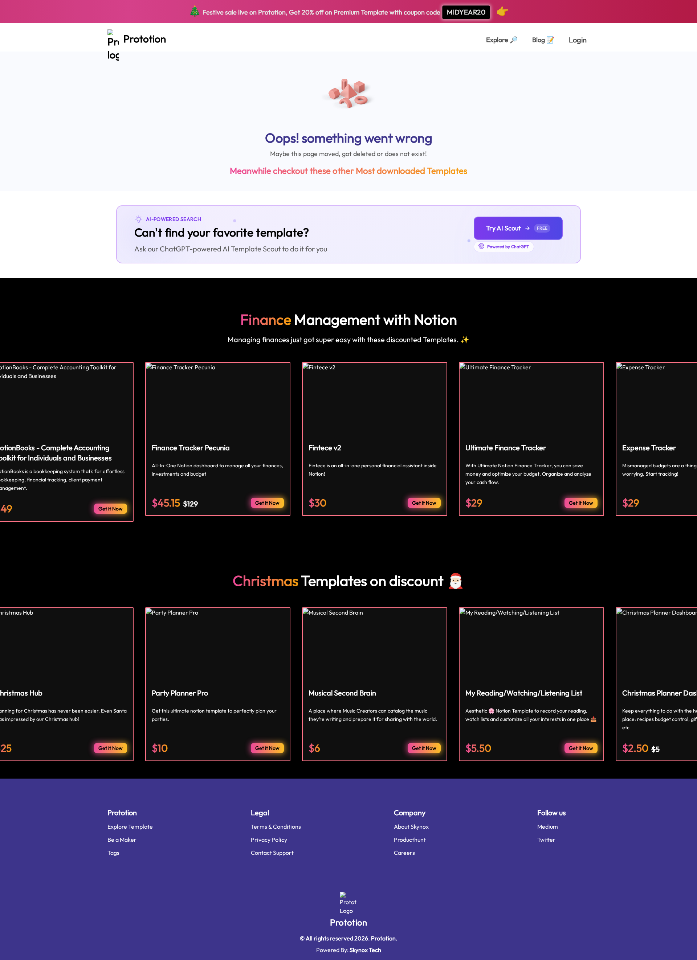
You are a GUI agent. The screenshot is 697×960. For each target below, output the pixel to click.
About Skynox (411, 826)
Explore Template (130, 826)
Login (578, 39)
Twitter (546, 839)
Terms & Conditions (276, 826)
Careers (404, 852)
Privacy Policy (269, 839)
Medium (547, 826)
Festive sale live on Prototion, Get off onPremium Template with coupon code (348, 10)
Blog (543, 40)
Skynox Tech (365, 949)
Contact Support (272, 852)
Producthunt (410, 839)
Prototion (348, 922)
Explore (502, 40)
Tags (113, 852)
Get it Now (110, 508)
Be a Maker (121, 839)
